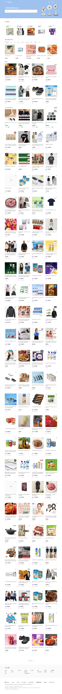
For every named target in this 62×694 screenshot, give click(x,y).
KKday (52, 671)
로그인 (49, 2)
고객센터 (18, 682)
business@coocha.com (36, 687)
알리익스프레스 (40, 671)
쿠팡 (14, 42)
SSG (39, 42)
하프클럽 (27, 42)
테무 (38, 670)
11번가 (11, 42)
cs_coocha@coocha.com (25, 687)
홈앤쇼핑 (25, 671)
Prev (5, 30)
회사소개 (13, 682)
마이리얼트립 (52, 670)
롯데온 (31, 42)
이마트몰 (7, 42)
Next (57, 30)
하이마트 (32, 670)
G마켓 (18, 42)
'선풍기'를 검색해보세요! (11, 8)
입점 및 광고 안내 (51, 682)
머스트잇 (19, 670)
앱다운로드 (7, 682)
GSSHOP (25, 670)
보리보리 (45, 671)
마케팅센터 (45, 682)
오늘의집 (35, 42)
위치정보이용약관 (31, 682)
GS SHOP (22, 42)
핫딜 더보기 (31, 660)
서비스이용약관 (24, 682)
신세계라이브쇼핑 (26, 673)
